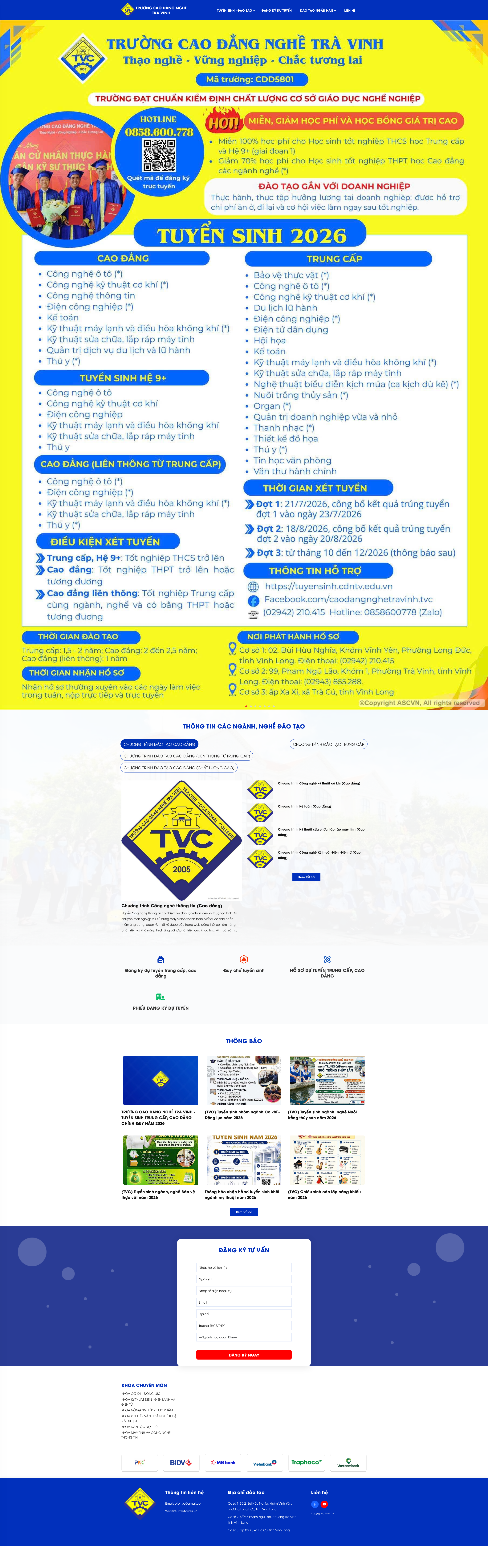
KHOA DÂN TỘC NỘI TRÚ (139, 1426)
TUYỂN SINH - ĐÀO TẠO (234, 10)
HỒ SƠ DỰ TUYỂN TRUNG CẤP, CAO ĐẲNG (327, 973)
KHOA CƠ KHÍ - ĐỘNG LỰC (140, 1393)
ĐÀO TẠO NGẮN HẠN (316, 10)
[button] (246, 706)
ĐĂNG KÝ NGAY (244, 1354)
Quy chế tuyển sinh (244, 970)
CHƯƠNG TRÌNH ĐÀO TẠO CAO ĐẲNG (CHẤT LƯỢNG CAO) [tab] (179, 767)
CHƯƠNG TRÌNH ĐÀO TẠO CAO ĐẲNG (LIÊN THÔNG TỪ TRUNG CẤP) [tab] (187, 755)
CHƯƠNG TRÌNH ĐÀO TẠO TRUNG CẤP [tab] (328, 744)
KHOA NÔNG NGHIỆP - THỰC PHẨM (147, 1410)
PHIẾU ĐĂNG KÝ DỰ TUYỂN (161, 1008)
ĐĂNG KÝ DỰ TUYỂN (277, 10)
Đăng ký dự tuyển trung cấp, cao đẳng (161, 973)
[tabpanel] (244, 856)
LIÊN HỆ (349, 10)
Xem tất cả (306, 877)
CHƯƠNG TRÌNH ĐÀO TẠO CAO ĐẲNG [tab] (159, 744)
